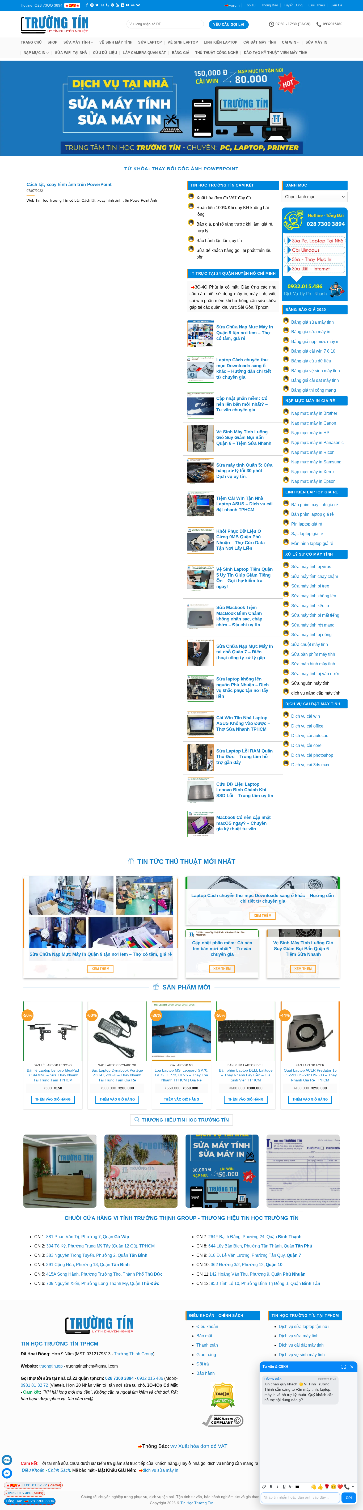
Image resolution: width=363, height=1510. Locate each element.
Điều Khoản (33, 1470)
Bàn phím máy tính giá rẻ (314, 504)
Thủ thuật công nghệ (216, 53)
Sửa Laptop (150, 42)
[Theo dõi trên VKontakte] (138, 5)
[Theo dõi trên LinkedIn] (122, 5)
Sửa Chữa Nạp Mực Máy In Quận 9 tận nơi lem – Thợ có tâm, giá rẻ (244, 332)
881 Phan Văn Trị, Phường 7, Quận (87, 1236)
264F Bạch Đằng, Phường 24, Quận (255, 1236)
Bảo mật (204, 1336)
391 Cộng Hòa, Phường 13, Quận (88, 1264)
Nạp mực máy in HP (310, 432)
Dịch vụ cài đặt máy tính (301, 1345)
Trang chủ (31, 42)
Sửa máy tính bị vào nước (315, 673)
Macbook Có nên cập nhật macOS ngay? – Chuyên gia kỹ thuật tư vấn (243, 823)
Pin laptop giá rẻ (306, 524)
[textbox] (300, 1497)
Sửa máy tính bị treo (310, 586)
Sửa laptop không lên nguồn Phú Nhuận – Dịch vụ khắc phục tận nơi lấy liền (242, 687)
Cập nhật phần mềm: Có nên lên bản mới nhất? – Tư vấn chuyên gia (242, 404)
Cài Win (289, 42)
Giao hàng (206, 1354)
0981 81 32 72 (34, 1385)
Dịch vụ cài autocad (309, 735)
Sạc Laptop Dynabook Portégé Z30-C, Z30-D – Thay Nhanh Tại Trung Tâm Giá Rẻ (117, 1075)
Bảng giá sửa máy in (310, 331)
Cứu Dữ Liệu (105, 53)
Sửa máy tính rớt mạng (313, 625)
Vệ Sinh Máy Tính (115, 42)
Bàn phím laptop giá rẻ (312, 514)
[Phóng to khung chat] (344, 1367)
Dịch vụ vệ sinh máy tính (302, 1354)
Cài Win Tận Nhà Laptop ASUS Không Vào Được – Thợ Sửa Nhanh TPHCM (243, 723)
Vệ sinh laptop (183, 42)
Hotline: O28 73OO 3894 (41, 5)
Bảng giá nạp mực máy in (315, 341)
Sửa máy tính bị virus (311, 566)
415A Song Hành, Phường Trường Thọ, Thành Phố (104, 1274)
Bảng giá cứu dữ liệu (311, 361)
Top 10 (250, 5)
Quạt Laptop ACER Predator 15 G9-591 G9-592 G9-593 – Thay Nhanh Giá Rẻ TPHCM (310, 1075)
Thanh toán (207, 1345)
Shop (53, 42)
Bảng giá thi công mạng (313, 390)
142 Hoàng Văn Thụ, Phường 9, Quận (257, 1274)
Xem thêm (100, 968)
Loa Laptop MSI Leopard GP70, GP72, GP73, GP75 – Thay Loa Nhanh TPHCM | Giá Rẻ (181, 1075)
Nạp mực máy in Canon (313, 423)
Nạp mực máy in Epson (313, 481)
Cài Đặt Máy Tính (259, 42)
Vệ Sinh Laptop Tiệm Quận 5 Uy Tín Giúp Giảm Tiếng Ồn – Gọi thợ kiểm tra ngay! (244, 578)
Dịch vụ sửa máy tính (299, 1336)
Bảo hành (205, 1373)
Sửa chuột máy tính (309, 644)
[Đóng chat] (352, 1367)
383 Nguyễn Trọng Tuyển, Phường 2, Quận (96, 1255)
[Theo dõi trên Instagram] (92, 5)
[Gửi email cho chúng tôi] (102, 5)
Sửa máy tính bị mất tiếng (315, 615)
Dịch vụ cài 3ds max (310, 765)
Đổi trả (202, 1364)
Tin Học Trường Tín (196, 1503)
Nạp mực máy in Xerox (313, 472)
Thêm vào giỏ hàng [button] (52, 1099)
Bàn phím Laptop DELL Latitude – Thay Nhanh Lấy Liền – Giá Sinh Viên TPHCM (246, 1075)
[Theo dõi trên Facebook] (86, 5)
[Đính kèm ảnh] (264, 1486)
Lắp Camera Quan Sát (144, 53)
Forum (234, 5)
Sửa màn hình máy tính (313, 664)
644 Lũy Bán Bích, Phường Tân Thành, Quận (260, 1246)
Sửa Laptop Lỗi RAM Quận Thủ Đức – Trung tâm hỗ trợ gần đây (244, 756)
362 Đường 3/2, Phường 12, (246, 1264)
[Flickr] (132, 5)
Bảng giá (180, 53)
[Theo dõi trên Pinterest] (112, 5)
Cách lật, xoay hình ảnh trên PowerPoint (69, 184)
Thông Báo (269, 5)
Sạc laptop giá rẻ (307, 533)
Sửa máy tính (77, 42)
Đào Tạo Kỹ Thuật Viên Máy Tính (275, 53)
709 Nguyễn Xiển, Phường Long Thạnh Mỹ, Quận (102, 1283)
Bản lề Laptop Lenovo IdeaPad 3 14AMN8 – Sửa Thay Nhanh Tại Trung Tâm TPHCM (53, 1075)
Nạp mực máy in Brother (314, 413)
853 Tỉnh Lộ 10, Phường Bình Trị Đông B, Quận (265, 1283)
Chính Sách (59, 1470)
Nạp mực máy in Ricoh (313, 452)
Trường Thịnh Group (133, 1354)
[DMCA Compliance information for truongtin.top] (222, 1420)
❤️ (340, 1487)
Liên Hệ (336, 5)
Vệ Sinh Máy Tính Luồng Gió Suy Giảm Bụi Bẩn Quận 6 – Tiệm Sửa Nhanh (243, 437)
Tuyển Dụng (293, 5)
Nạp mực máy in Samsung (316, 462)
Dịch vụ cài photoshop (312, 755)
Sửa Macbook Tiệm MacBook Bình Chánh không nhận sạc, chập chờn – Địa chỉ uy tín (239, 616)
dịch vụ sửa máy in (160, 1470)
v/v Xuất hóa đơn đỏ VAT (198, 1446)
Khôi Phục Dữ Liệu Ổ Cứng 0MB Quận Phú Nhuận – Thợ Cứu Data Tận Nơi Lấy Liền (240, 540)
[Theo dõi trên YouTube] (127, 5)
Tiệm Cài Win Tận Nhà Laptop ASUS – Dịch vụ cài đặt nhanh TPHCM (244, 504)
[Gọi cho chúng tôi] (107, 5)
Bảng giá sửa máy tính (312, 322)
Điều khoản (207, 1326)
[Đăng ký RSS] (117, 5)
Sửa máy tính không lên (313, 596)
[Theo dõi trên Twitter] (97, 5)
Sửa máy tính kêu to (310, 605)
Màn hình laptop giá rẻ (312, 543)
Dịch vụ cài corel (307, 745)
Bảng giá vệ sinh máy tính (315, 371)
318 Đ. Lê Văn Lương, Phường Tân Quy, (254, 1255)
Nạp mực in (34, 53)
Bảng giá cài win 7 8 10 (313, 351)
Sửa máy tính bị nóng (311, 634)
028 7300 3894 (120, 1378)
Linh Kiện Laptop (220, 42)
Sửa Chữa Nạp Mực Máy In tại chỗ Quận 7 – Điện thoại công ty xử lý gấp (244, 652)
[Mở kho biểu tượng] (353, 1486)
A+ (291, 1487)
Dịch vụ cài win (305, 716)
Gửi (349, 1498)
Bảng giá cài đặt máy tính (315, 380)
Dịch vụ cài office (307, 726)
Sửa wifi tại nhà (71, 53)
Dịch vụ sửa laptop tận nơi (304, 1326)
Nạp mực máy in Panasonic (317, 442)
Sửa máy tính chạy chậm (314, 576)
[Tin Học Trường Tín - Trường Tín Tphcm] (70, 24)
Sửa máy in (316, 42)
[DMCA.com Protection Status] (222, 1395)
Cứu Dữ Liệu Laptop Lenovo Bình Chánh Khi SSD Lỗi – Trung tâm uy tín (244, 790)
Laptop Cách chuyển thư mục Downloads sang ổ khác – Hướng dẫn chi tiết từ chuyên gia (243, 368)
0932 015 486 (150, 1378)
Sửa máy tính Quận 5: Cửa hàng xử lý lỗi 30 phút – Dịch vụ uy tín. (244, 471)
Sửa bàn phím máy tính (313, 654)
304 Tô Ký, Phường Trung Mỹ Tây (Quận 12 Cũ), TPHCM (100, 1246)
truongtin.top (51, 1366)
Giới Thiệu (317, 5)
